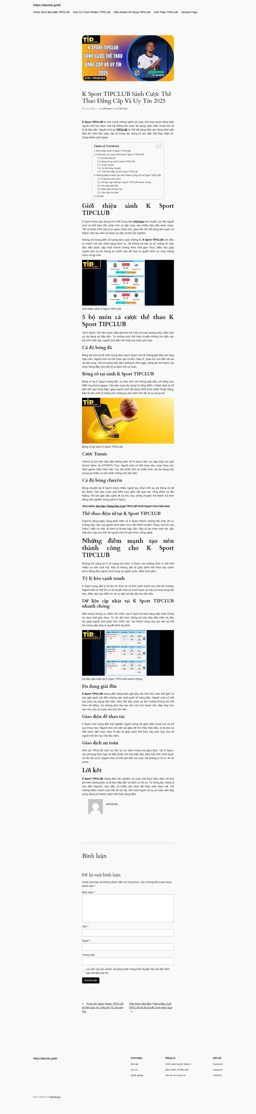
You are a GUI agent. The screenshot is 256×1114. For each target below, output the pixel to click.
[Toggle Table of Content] (157, 146)
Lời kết (99, 196)
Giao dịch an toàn (110, 192)
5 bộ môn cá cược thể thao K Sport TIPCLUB (120, 154)
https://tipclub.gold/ (47, 5)
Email (86, 940)
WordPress (55, 1097)
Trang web (88, 954)
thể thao (138, 221)
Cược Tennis (108, 165)
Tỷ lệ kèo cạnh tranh (111, 179)
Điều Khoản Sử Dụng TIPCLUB (132, 12)
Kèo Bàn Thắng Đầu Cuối (110, 506)
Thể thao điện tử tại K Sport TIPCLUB (120, 171)
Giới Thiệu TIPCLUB (166, 12)
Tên (85, 926)
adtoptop (107, 108)
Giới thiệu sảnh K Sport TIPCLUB (113, 150)
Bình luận (88, 892)
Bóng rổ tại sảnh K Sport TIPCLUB (118, 161)
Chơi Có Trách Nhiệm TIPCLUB (91, 12)
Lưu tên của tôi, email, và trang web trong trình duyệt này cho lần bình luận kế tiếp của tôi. (127, 971)
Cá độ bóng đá (108, 158)
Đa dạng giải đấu (110, 185)
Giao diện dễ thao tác (112, 189)
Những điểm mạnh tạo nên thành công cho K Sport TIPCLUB (128, 175)
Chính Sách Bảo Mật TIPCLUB (51, 12)
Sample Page (189, 12)
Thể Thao (122, 108)
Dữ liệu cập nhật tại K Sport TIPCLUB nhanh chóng (126, 182)
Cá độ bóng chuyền (111, 168)
